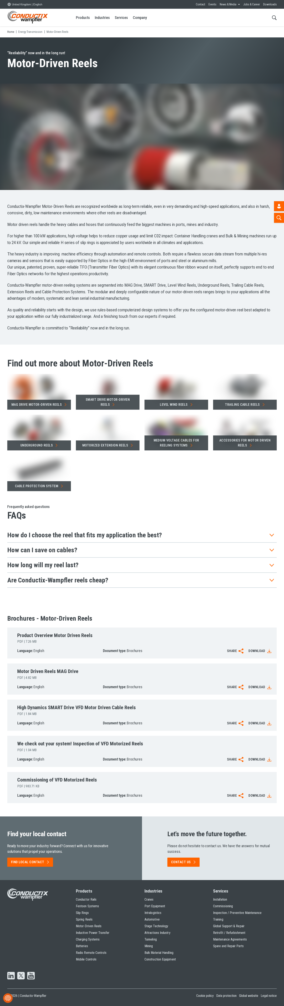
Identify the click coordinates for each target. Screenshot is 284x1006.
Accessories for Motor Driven (244, 442)
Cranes (148, 899)
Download (256, 651)
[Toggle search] (274, 17)
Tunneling (150, 939)
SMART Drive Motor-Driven (108, 402)
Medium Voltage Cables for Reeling (176, 442)
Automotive (152, 919)
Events (212, 4)
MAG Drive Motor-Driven (36, 405)
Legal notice (269, 996)
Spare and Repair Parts (228, 946)
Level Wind (174, 405)
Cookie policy (205, 996)
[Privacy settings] (8, 998)
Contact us (181, 862)
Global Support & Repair (228, 926)
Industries (102, 17)
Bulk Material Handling (158, 953)
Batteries (82, 946)
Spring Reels (84, 919)
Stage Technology (156, 926)
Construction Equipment (160, 959)
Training (218, 919)
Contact (200, 4)
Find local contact (27, 862)
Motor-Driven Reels (88, 926)
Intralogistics (152, 913)
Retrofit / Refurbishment (229, 933)
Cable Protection (36, 486)
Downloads (270, 4)
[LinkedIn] (11, 976)
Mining (148, 946)
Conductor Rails (86, 899)
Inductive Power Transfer (92, 933)
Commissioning (223, 906)
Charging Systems (88, 939)
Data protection (226, 996)
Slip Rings (82, 913)
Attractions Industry (157, 933)
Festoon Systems (87, 906)
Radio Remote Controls (91, 953)
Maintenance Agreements (230, 939)
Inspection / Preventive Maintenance (237, 913)
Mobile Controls (86, 959)
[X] (21, 976)
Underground (36, 445)
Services (121, 17)
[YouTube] (31, 976)
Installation (220, 899)
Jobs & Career (251, 4)
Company (140, 17)
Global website (248, 996)
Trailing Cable (242, 405)
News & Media (228, 4)
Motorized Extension (105, 445)
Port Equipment (154, 906)
